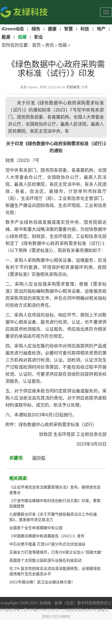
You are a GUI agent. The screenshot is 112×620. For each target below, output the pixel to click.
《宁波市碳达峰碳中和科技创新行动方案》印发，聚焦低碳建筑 (55, 503)
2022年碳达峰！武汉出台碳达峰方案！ (42, 582)
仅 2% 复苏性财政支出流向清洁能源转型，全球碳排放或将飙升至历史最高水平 (55, 571)
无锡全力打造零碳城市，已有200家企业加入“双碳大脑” (55, 552)
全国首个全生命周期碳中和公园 (36, 528)
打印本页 (73, 87)
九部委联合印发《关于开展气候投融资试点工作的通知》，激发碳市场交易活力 (53, 517)
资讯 (49, 45)
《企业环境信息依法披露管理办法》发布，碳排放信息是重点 (55, 490)
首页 (36, 45)
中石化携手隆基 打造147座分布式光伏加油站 (47, 544)
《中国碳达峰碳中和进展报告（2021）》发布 (47, 536)
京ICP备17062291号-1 (43, 610)
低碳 (62, 45)
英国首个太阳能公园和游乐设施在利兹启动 (45, 560)
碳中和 (38, 458)
